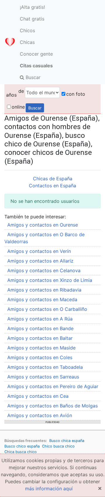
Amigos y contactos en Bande (40, 328)
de (21, 91)
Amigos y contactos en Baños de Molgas (52, 406)
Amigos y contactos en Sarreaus (43, 377)
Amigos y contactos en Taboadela (45, 367)
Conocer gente (36, 54)
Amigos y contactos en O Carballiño (47, 309)
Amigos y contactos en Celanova (43, 270)
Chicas (27, 42)
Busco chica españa (66, 440)
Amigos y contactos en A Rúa (40, 319)
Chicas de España (52, 178)
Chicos (27, 30)
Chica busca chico (20, 452)
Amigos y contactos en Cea (38, 396)
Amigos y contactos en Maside (41, 348)
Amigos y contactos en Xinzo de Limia (49, 280)
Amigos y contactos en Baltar (40, 338)
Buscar (32, 77)
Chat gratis (32, 19)
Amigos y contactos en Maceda (42, 299)
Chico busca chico (58, 446)
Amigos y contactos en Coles (39, 357)
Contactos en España (52, 185)
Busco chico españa (22, 446)
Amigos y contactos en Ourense (42, 225)
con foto (75, 94)
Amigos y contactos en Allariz (40, 261)
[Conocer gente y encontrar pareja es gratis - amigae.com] (10, 42)
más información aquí (49, 488)
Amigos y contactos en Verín (39, 251)
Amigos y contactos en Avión (39, 415)
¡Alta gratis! (32, 7)
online (18, 107)
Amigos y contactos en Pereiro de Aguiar (52, 386)
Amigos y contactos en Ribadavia (44, 290)
